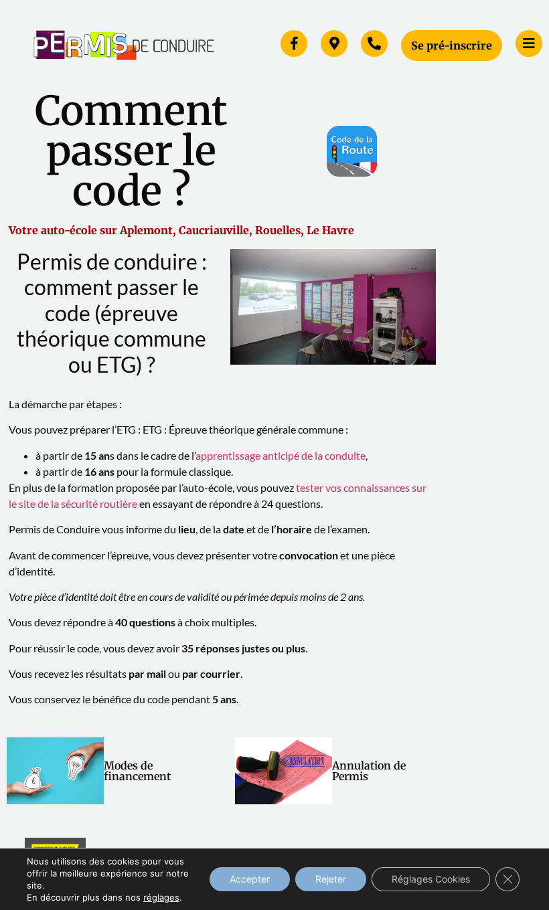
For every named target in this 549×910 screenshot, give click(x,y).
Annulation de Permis (369, 771)
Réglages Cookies (431, 879)
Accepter (250, 879)
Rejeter (330, 879)
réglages (161, 897)
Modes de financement (137, 771)
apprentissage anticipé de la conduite (280, 455)
